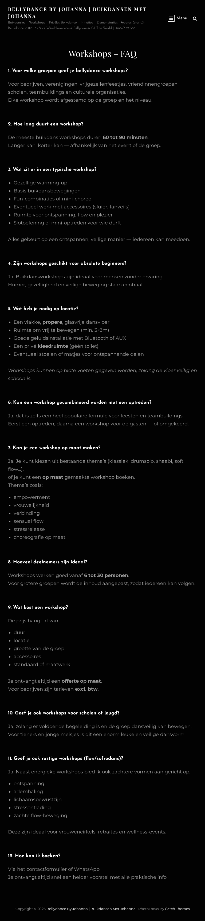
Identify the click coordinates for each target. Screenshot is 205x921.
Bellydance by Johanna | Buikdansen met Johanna (91, 909)
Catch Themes (177, 909)
